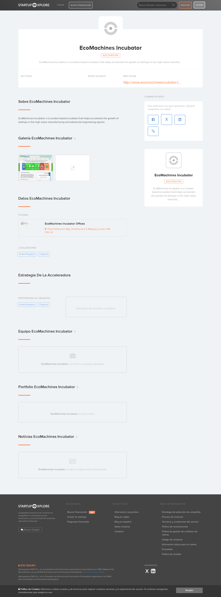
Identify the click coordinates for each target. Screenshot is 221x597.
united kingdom (27, 254)
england (43, 254)
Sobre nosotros (122, 526)
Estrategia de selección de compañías (181, 512)
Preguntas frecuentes (78, 522)
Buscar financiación (80, 512)
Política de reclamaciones (175, 526)
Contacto (119, 531)
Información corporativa (126, 512)
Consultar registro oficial (93, 572)
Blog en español (123, 522)
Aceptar (189, 590)
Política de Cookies (171, 554)
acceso (199, 5)
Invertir (60, 5)
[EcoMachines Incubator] (35, 167)
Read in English (32, 530)
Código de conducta (172, 539)
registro (185, 5)
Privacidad (167, 549)
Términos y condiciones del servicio (180, 522)
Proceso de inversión (172, 517)
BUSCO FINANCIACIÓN (81, 5)
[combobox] (157, 5)
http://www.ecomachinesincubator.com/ (152, 82)
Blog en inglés (122, 517)
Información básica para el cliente (179, 544)
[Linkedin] (153, 571)
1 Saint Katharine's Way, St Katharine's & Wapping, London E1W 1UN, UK (77, 230)
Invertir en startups (76, 517)
